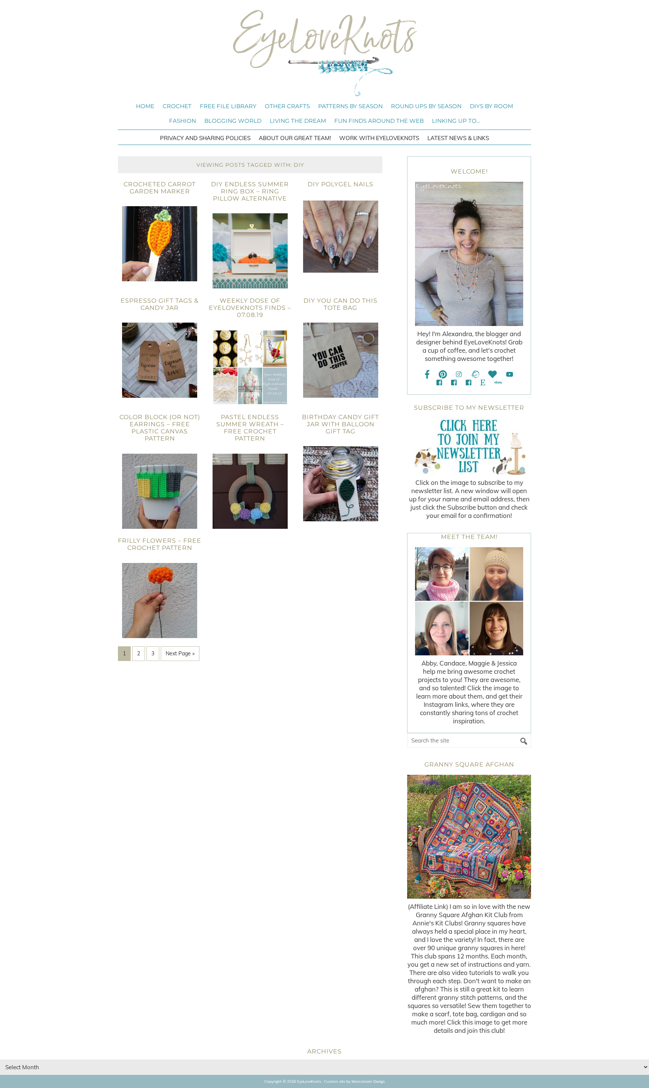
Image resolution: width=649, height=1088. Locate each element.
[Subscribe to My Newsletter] (469, 446)
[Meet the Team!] (469, 601)
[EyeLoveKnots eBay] (498, 382)
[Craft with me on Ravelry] (475, 374)
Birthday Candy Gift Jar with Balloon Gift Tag (340, 424)
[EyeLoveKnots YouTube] (509, 374)
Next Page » (180, 653)
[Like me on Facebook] (427, 374)
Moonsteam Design (368, 1081)
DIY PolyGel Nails (340, 184)
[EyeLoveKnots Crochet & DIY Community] (439, 382)
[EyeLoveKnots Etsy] (482, 382)
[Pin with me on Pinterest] (443, 374)
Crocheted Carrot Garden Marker (160, 188)
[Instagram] (459, 374)
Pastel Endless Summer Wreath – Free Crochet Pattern (250, 427)
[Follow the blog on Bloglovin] (492, 374)
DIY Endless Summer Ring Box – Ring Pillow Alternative (250, 191)
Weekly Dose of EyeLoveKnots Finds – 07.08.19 (250, 307)
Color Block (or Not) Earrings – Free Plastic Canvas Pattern (159, 427)
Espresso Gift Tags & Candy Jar (160, 304)
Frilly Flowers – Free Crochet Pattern (159, 544)
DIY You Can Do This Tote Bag (340, 304)
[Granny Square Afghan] (469, 837)
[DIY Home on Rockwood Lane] (454, 382)
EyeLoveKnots (324, 53)
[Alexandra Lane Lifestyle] (468, 382)
